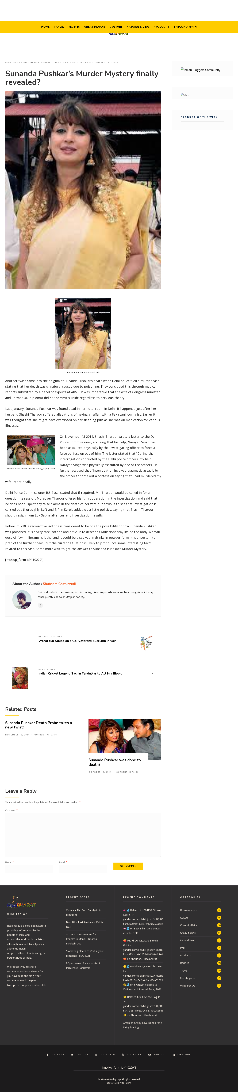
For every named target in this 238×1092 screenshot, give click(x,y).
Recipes (74, 27)
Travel (59, 27)
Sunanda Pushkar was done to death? (115, 762)
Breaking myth (185, 27)
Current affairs (106, 62)
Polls (183, 948)
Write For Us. (187, 985)
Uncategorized (188, 978)
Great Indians (94, 27)
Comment (11, 810)
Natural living (137, 27)
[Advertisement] (119, 11)
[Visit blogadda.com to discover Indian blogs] (202, 94)
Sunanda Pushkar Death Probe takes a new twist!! (38, 725)
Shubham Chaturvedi (35, 62)
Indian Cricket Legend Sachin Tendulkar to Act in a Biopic (80, 671)
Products (162, 27)
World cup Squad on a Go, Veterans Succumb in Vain (77, 639)
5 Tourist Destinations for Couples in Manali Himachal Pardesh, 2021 (81, 939)
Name (9, 862)
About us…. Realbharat (144, 959)
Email (63, 862)
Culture (116, 27)
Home (45, 27)
